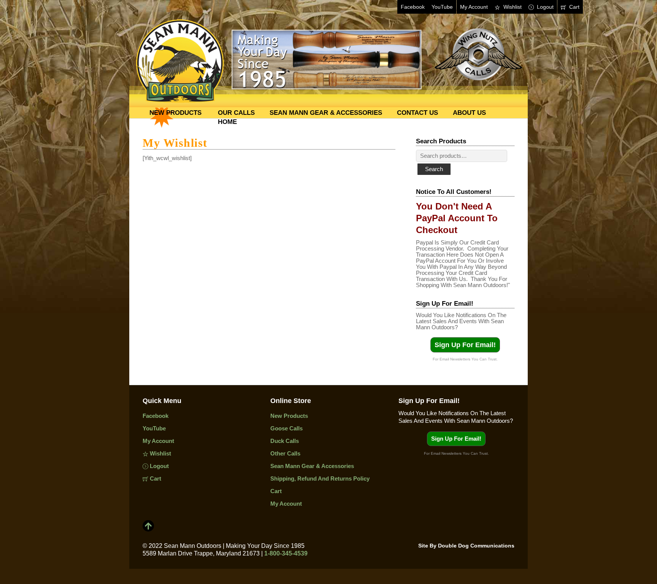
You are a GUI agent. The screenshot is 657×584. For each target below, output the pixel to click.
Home (227, 121)
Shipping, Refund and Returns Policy (320, 478)
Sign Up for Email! (465, 345)
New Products (175, 112)
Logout (544, 7)
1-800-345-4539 (286, 553)
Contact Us (417, 112)
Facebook (413, 7)
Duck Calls (284, 441)
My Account (474, 7)
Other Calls (285, 453)
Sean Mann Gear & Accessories (326, 112)
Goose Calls (286, 428)
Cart (573, 7)
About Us (469, 112)
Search (434, 169)
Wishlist (512, 7)
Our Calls (236, 112)
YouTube (442, 7)
